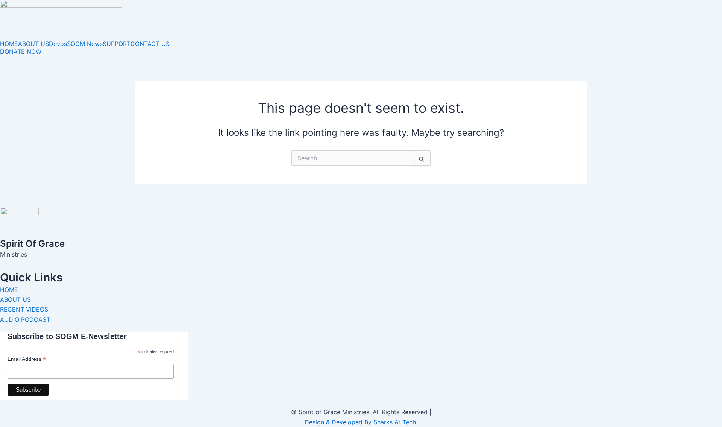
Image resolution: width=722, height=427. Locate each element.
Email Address (27, 359)
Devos (58, 44)
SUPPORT (116, 44)
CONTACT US (150, 44)
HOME (9, 44)
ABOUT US (33, 44)
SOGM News (85, 44)
